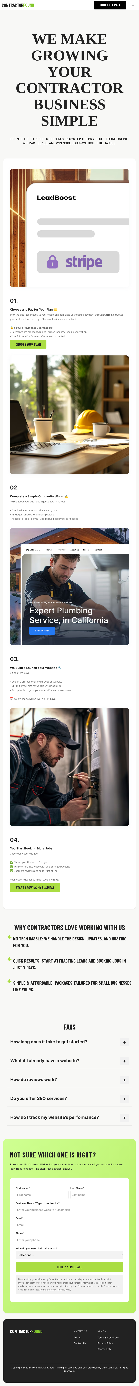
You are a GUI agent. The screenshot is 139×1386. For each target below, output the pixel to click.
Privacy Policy (64, 1289)
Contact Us (80, 1343)
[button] (133, 5)
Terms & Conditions (108, 1337)
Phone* (20, 1233)
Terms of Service (48, 1289)
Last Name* (77, 1188)
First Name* (23, 1188)
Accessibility (104, 1349)
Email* (19, 1218)
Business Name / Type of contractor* (38, 1203)
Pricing (77, 1337)
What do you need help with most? (36, 1248)
